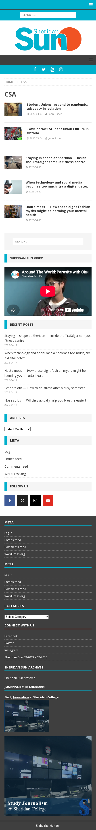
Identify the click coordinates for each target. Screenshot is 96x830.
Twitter (9, 643)
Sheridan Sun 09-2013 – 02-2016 (25, 657)
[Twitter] (44, 69)
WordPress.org (15, 474)
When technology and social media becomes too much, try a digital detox (57, 184)
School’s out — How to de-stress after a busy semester (44, 388)
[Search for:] (48, 14)
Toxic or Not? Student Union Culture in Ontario (58, 131)
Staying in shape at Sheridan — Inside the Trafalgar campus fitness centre (56, 160)
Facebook (11, 636)
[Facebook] (35, 69)
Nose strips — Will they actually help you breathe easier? (45, 400)
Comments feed (16, 466)
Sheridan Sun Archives (19, 678)
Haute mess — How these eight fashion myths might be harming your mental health (58, 211)
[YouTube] (52, 69)
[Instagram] (61, 69)
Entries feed (13, 459)
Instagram (11, 650)
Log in (8, 451)
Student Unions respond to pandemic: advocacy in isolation (57, 106)
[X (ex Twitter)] (22, 500)
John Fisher (55, 113)
